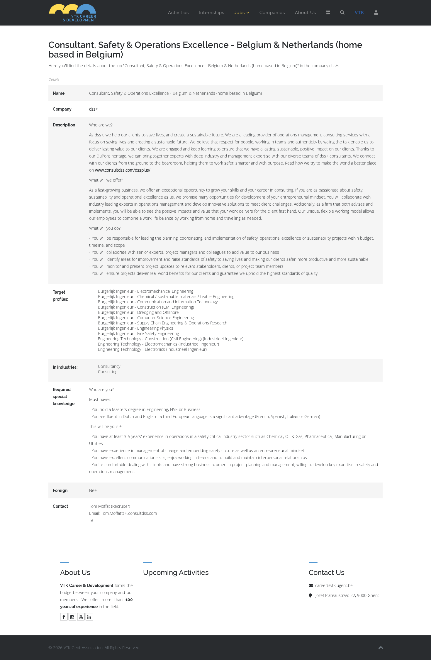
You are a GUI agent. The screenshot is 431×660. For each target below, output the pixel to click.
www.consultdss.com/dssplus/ (122, 170)
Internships (211, 12)
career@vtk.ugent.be (334, 585)
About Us (305, 12)
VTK (359, 12)
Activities (178, 12)
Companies (272, 12)
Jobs (239, 12)
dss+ (93, 109)
